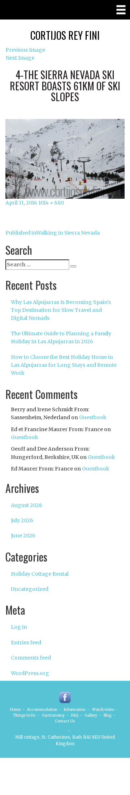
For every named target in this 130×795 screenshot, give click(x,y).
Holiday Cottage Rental (40, 574)
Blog (107, 715)
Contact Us (65, 721)
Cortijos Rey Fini (65, 35)
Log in (19, 627)
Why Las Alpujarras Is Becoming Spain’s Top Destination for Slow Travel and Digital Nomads (61, 310)
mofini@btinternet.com (43, 730)
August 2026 (26, 505)
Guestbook (93, 417)
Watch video (103, 709)
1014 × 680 (51, 202)
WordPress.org (30, 673)
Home (15, 709)
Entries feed (26, 642)
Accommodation (42, 709)
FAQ (74, 715)
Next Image (19, 58)
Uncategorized (29, 589)
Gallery (90, 715)
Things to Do (24, 715)
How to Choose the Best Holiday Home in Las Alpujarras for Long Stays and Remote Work (64, 365)
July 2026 (22, 520)
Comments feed (31, 657)
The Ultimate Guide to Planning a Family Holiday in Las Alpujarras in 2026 (61, 337)
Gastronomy (53, 715)
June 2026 (23, 535)
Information (75, 709)
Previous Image (25, 50)
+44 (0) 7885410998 (91, 730)
